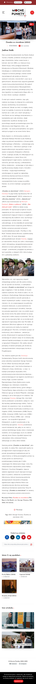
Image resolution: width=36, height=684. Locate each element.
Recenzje (19, 510)
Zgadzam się (18, 681)
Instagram (18, 2)
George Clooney (17, 515)
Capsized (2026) (24, 574)
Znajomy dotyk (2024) (9, 595)
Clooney (23, 239)
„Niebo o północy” (15, 204)
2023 (10, 515)
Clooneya (24, 356)
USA (21, 517)
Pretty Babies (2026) (8, 574)
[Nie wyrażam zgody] (34, 678)
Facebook (28, 2)
